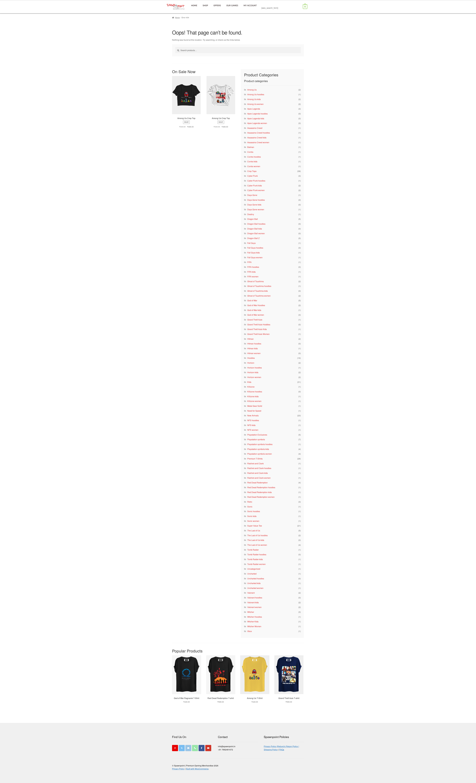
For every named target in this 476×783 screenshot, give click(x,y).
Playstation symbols (256, 439)
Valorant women (254, 607)
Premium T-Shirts (255, 458)
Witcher (250, 612)
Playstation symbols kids (258, 449)
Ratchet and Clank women (259, 477)
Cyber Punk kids (254, 185)
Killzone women (254, 401)
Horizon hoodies (254, 367)
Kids (249, 382)
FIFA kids (251, 271)
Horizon (250, 362)
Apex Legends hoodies (257, 113)
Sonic (249, 506)
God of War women (255, 314)
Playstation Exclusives (257, 434)
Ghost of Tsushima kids (257, 290)
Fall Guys (251, 243)
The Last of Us (253, 530)
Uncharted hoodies (255, 578)
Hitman (250, 338)
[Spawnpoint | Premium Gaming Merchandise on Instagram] (175, 748)
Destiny (250, 214)
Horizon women (254, 377)
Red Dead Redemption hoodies (261, 487)
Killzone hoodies (254, 391)
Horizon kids (252, 372)
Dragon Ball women (256, 233)
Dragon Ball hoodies (256, 223)
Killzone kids (253, 396)
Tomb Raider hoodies (256, 554)
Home (194, 5)
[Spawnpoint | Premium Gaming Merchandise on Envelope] (188, 748)
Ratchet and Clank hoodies (259, 468)
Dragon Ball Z (253, 238)
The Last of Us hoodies (257, 535)
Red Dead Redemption (257, 482)
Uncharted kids (254, 583)
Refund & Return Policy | (288, 746)
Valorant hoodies (254, 597)
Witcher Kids (252, 621)
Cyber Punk (252, 175)
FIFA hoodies (253, 267)
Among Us (252, 89)
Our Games (232, 5)
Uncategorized (253, 568)
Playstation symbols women (259, 453)
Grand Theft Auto (254, 319)
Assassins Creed (254, 128)
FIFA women (252, 276)
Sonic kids (251, 516)
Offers (217, 5)
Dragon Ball (252, 219)
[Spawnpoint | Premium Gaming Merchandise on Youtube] (208, 748)
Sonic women (253, 521)
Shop (205, 5)
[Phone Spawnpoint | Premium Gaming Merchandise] (195, 748)
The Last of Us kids (255, 540)
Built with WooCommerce (197, 768)
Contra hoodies (254, 156)
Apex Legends (253, 108)
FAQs (281, 749)
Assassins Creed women (258, 142)
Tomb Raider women (256, 564)
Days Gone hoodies (256, 199)
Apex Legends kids (255, 118)
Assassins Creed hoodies (258, 132)
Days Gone (252, 195)
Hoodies (251, 358)
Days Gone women (255, 209)
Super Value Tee (254, 525)
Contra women (253, 166)
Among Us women (255, 104)
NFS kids (251, 425)
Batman (250, 147)
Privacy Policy (178, 768)
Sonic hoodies (253, 511)
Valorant (251, 592)
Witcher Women (254, 626)
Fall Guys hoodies (255, 247)
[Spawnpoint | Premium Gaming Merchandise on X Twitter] (182, 748)
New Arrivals (253, 415)
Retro (249, 501)
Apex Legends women (257, 123)
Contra (250, 152)
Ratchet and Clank (255, 463)
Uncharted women (255, 588)
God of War (252, 300)
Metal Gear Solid (254, 406)
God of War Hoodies (256, 305)
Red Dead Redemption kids (259, 492)
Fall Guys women (255, 257)
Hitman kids (252, 348)
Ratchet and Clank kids (257, 473)
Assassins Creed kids (256, 137)
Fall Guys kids (253, 252)
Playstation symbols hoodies (259, 444)
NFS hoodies (253, 420)
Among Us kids (254, 99)
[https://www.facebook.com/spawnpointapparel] (202, 748)
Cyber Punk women (256, 190)
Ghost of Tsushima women (259, 295)
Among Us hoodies (255, 94)
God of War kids (254, 310)
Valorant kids (253, 602)
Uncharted (251, 573)
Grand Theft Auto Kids (257, 329)
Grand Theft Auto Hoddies (258, 324)
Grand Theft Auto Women (258, 334)
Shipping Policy (271, 749)
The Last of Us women (257, 544)
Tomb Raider (253, 549)
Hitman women (254, 353)
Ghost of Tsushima (255, 281)
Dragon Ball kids (254, 228)
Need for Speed (254, 410)
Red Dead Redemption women (261, 497)
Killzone (250, 386)
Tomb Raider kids (255, 559)
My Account (250, 5)
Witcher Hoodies (254, 616)
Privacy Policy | (270, 746)
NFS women (252, 429)
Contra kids (252, 161)
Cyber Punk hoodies (256, 180)
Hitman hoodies (254, 343)
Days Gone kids (254, 204)
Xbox (249, 631)
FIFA (249, 262)
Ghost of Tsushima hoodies (259, 286)
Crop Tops (251, 171)
